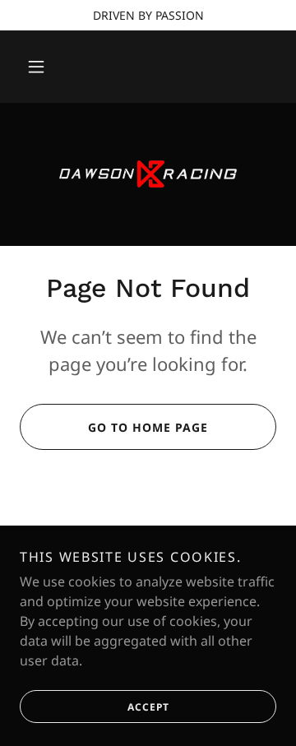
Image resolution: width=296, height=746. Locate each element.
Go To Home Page (148, 427)
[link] (148, 174)
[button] (36, 66)
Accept (148, 707)
